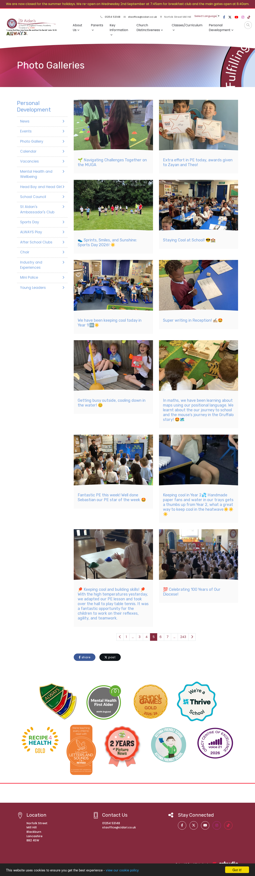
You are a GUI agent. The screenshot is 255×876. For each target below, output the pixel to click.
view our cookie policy (122, 869)
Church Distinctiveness (148, 27)
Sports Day (29, 222)
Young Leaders (33, 287)
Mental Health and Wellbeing (36, 174)
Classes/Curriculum (187, 25)
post (111, 657)
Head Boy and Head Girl (41, 186)
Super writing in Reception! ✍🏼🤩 (193, 320)
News (24, 121)
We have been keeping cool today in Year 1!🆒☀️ (109, 322)
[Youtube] (236, 17)
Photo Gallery (31, 141)
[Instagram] (243, 17)
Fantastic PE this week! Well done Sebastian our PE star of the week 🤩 (112, 497)
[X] (230, 17)
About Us (77, 27)
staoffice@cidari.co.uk (142, 17)
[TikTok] (249, 17)
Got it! (237, 869)
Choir (24, 252)
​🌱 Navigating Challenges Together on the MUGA (112, 162)
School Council (33, 196)
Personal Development (219, 27)
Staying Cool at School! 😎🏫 (189, 240)
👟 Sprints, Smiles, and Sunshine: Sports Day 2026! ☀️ (107, 242)
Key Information (119, 27)
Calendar (28, 151)
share (86, 657)
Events (26, 131)
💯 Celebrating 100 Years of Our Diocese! (192, 592)
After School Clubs (36, 242)
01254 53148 (112, 17)
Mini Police (29, 277)
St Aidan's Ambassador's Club (37, 209)
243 (183, 637)
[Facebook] (224, 17)
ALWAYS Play (31, 232)
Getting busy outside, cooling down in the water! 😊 (111, 403)
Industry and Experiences (31, 265)
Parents (97, 25)
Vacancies (29, 161)
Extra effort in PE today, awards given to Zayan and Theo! (197, 162)
